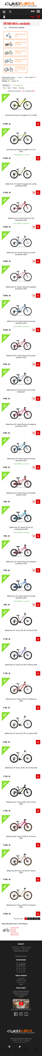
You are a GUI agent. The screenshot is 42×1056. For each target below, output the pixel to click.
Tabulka (13, 81)
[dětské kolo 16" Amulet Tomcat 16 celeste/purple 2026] (38, 536)
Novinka (21, 88)
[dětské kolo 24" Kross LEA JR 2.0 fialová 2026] (38, 673)
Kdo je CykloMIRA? (21, 994)
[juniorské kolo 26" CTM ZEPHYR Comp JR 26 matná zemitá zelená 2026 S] (6, 930)
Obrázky (4, 81)
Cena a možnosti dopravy (21, 991)
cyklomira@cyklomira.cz (21, 950)
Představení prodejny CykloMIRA (21, 1009)
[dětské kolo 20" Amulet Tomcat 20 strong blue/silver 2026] (38, 467)
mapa (21, 984)
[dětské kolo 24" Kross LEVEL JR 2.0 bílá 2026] (38, 776)
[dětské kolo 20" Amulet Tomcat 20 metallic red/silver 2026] (38, 364)
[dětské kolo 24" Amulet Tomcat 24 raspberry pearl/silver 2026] (38, 295)
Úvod (5, 27)
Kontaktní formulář (21, 956)
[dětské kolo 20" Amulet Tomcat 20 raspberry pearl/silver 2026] (38, 433)
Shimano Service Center (21, 993)
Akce (9, 88)
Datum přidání (29, 77)
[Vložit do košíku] (33, 192)
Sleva (15, 88)
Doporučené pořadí (8, 79)
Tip (4, 88)
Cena (19, 77)
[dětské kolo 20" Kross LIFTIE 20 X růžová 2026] (38, 879)
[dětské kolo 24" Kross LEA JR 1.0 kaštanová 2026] (38, 708)
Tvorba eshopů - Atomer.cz (20, 1042)
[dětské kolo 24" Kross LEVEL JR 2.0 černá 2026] (38, 811)
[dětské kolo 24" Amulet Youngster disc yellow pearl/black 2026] (38, 192)
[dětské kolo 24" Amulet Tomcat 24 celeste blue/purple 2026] (38, 261)
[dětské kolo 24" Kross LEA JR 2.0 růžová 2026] (38, 639)
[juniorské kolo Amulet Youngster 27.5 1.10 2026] (38, 158)
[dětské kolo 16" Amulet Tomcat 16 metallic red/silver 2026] (38, 501)
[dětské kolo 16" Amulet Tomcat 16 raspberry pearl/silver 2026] (38, 570)
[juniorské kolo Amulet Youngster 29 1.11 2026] (38, 124)
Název (13, 77)
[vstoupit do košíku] (4, 11)
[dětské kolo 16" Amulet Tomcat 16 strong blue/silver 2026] (38, 604)
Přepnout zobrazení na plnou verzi (21, 1038)
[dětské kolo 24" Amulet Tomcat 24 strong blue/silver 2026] (38, 330)
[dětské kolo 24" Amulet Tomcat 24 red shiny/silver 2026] (38, 227)
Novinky (21, 996)
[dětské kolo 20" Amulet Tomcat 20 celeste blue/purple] (38, 398)
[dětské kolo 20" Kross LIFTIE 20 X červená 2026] (38, 845)
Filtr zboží (6, 85)
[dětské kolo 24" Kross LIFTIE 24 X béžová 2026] (38, 914)
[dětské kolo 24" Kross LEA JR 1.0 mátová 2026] (38, 742)
